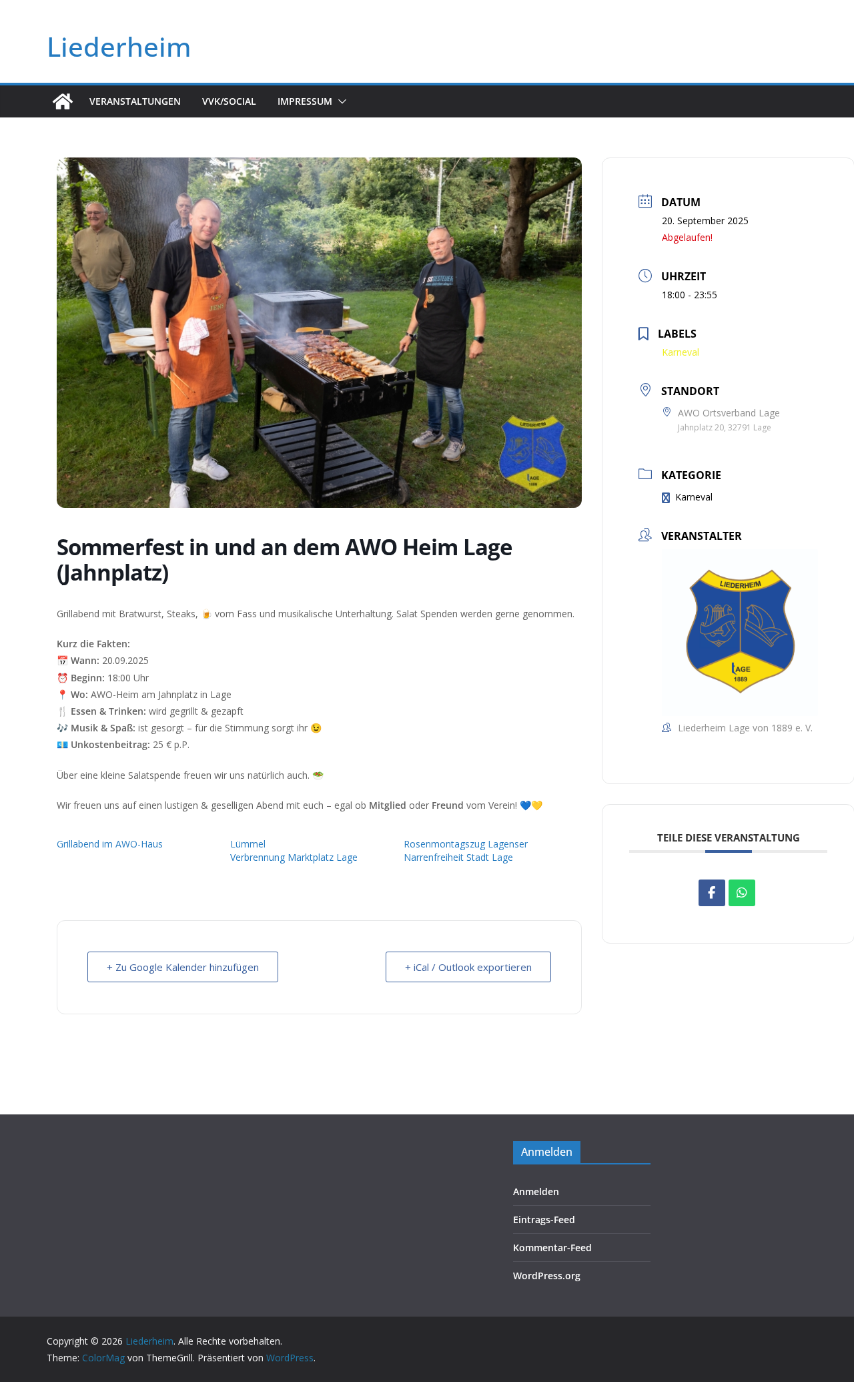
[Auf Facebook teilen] (712, 893)
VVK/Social (229, 101)
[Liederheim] (63, 101)
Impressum (305, 101)
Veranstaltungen (135, 101)
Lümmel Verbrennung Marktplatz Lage (294, 850)
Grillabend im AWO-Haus (110, 843)
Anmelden (536, 1191)
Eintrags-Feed (544, 1219)
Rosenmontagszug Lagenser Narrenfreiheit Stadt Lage (466, 850)
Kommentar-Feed (552, 1247)
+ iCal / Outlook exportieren (468, 967)
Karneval (694, 496)
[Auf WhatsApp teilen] (742, 893)
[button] (339, 101)
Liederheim (119, 46)
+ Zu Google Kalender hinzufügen (183, 967)
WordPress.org (546, 1275)
